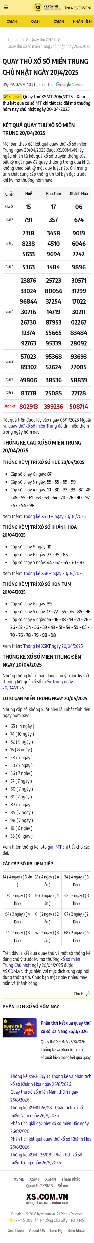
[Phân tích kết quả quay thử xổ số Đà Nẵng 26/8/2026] (20, 1028)
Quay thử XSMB (39, 1185)
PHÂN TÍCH (82, 21)
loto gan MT (50, 847)
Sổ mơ (63, 1185)
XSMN (59, 21)
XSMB (12, 21)
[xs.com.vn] (47, 1200)
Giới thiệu (16, 1230)
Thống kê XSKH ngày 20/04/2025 (53, 573)
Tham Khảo (70, 1179)
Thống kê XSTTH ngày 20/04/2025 (54, 516)
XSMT (35, 21)
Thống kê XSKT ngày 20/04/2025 (53, 646)
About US (37, 1230)
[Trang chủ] (47, 7)
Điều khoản (77, 1230)
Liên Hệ (56, 1230)
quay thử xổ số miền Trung (32, 426)
